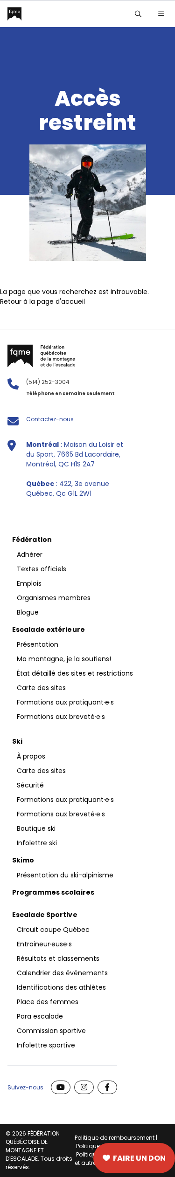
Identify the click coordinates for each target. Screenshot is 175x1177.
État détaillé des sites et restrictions (75, 673)
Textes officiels (41, 569)
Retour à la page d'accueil (42, 301)
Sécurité (30, 785)
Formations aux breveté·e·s (61, 716)
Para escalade (40, 1016)
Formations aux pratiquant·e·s (65, 702)
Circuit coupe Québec (53, 929)
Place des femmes (47, 1001)
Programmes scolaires (53, 892)
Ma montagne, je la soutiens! (64, 659)
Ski (17, 741)
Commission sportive (51, 1030)
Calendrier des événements (62, 973)
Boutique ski (36, 828)
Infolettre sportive (46, 1045)
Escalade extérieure (48, 629)
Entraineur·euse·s (44, 944)
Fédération (32, 539)
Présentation (37, 644)
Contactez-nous (50, 419)
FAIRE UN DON (139, 1158)
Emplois (29, 583)
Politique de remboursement (114, 1138)
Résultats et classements (58, 958)
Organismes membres (54, 597)
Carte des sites (38, 1158)
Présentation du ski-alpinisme (65, 875)
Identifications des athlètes (61, 987)
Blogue (28, 612)
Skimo (23, 860)
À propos (31, 756)
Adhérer (29, 554)
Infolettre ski (37, 843)
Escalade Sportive (44, 914)
